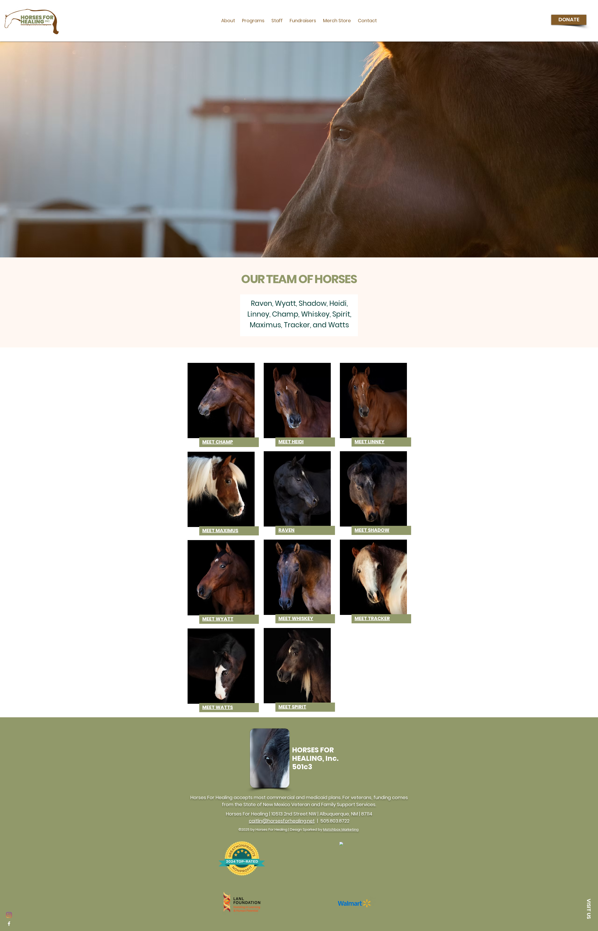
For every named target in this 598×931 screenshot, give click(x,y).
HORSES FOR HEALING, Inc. (315, 754)
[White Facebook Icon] (9, 924)
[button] (228, 21)
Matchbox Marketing (341, 829)
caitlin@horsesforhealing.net (282, 821)
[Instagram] (9, 915)
